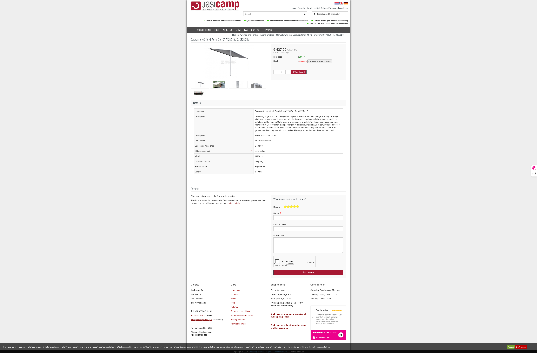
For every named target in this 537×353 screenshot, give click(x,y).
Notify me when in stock (320, 61)
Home (217, 30)
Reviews (268, 30)
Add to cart (300, 72)
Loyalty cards (313, 8)
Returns (324, 8)
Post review (308, 272)
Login (293, 8)
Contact (256, 30)
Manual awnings (283, 34)
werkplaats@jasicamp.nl (201, 319)
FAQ (246, 30)
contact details (233, 203)
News (238, 30)
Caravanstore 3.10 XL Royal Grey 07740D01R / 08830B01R (319, 34)
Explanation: (278, 235)
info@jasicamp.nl (198, 315)
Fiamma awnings (266, 34)
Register (301, 8)
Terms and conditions (338, 8)
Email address (280, 224)
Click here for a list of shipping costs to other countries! (288, 326)
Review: (276, 207)
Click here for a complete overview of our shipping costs (288, 315)
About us (228, 30)
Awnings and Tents (248, 34)
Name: (276, 213)
